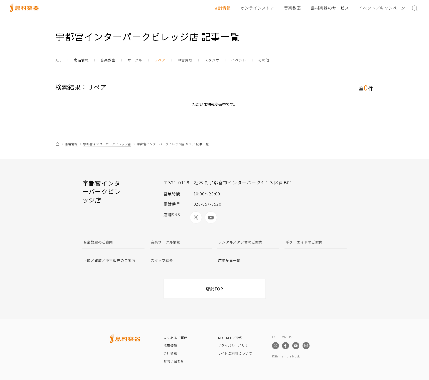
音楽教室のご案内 (98, 242)
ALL (59, 60)
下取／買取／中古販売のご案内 (109, 260)
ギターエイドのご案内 (304, 242)
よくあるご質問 (176, 337)
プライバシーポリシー (235, 345)
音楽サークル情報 (166, 242)
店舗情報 (222, 8)
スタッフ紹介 (162, 260)
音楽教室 (292, 8)
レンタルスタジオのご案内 (240, 242)
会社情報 (170, 353)
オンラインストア (257, 8)
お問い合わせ (174, 361)
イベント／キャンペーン (382, 8)
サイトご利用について (235, 353)
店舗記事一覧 (229, 260)
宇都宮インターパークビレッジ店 (107, 144)
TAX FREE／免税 (230, 337)
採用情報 (170, 345)
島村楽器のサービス (330, 8)
